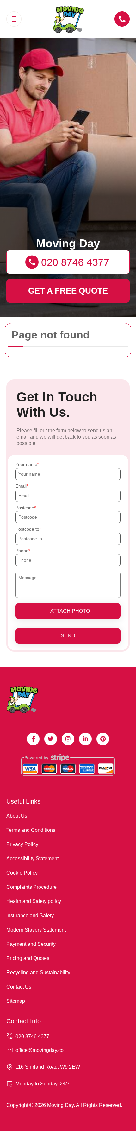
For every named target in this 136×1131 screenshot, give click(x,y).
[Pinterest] (102, 739)
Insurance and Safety (30, 915)
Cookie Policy (22, 872)
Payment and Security (31, 944)
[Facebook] (33, 739)
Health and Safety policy (33, 901)
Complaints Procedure (31, 887)
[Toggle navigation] (14, 19)
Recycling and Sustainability (38, 972)
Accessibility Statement (32, 858)
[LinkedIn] (85, 739)
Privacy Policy (22, 844)
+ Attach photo (68, 611)
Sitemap (15, 1001)
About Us (16, 815)
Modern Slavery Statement (36, 929)
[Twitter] (50, 739)
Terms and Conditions (30, 830)
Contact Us (18, 986)
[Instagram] (68, 739)
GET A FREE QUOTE (68, 290)
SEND (68, 635)
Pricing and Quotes (27, 958)
